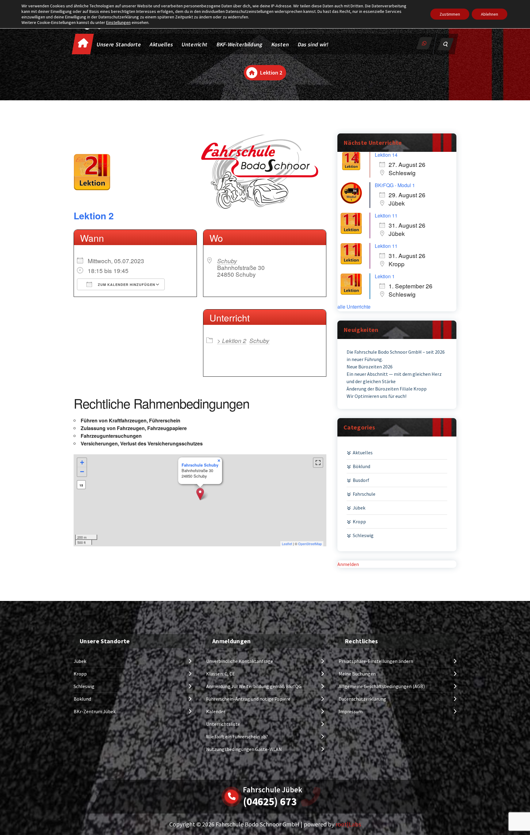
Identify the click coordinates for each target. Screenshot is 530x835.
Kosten (280, 44)
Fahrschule (364, 494)
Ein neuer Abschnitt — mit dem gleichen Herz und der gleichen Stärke (394, 377)
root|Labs (348, 824)
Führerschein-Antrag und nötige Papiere (248, 699)
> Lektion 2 (231, 340)
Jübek (359, 508)
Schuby (227, 260)
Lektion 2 (94, 215)
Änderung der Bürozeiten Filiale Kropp (387, 389)
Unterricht (194, 44)
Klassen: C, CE (220, 674)
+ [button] (82, 462)
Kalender (215, 711)
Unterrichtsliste (223, 724)
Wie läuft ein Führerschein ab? (237, 736)
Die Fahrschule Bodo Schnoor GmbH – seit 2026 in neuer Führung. (396, 355)
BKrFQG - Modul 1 (395, 185)
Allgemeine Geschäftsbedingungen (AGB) (382, 686)
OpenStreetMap (310, 543)
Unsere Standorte (119, 44)
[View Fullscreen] (318, 462)
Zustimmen (450, 14)
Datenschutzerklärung (362, 699)
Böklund (361, 466)
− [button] (82, 471)
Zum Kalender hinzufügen (126, 284)
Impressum (351, 711)
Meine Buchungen (357, 674)
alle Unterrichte (354, 307)
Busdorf (361, 480)
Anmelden (348, 564)
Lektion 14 (386, 154)
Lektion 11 (386, 215)
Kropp (359, 521)
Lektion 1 (385, 276)
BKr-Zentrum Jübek (95, 711)
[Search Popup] (445, 44)
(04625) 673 (270, 801)
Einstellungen (118, 22)
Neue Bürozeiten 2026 (370, 367)
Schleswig (363, 535)
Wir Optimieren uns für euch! (376, 396)
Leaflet (287, 543)
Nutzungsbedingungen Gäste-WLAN (244, 749)
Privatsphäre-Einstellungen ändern (376, 661)
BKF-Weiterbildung (239, 44)
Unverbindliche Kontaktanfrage (239, 661)
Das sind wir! (313, 44)
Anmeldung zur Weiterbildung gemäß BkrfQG (253, 686)
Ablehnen (489, 14)
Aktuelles (161, 44)
